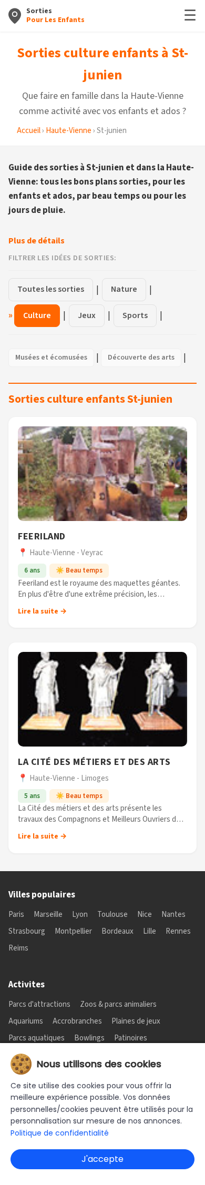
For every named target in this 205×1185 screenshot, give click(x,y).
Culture (37, 315)
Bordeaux (117, 931)
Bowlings (89, 1038)
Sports (135, 315)
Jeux (87, 315)
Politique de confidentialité (60, 1133)
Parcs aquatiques (36, 1038)
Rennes (178, 931)
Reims (18, 948)
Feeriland (42, 536)
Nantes (173, 914)
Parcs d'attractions (39, 1004)
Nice (144, 914)
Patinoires (130, 1038)
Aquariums (25, 1021)
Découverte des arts (141, 357)
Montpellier (73, 931)
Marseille (48, 914)
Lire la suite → (42, 611)
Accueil (28, 130)
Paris (16, 914)
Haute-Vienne (68, 130)
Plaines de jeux (135, 1021)
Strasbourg (26, 931)
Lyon (80, 914)
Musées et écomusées (51, 357)
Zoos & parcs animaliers (118, 1004)
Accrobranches (77, 1021)
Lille (149, 931)
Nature (124, 289)
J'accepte (102, 1159)
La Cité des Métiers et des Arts (94, 762)
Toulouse (112, 914)
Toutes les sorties (50, 289)
